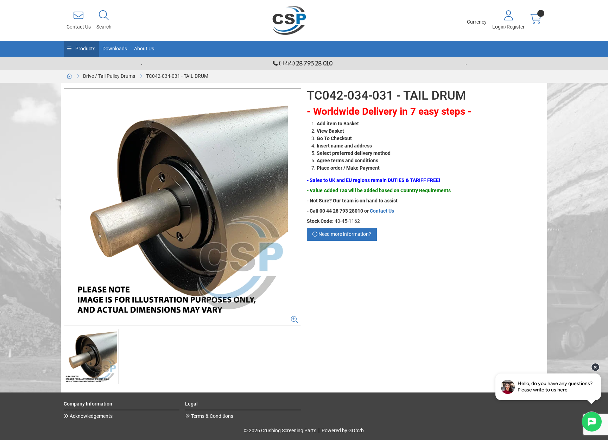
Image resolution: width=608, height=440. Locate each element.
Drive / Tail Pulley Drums (109, 76)
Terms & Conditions (211, 416)
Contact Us (382, 211)
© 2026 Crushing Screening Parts (280, 430)
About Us (144, 48)
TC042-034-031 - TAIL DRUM (177, 76)
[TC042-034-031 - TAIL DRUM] (182, 207)
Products (84, 48)
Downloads (114, 48)
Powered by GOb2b (343, 430)
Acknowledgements (91, 416)
